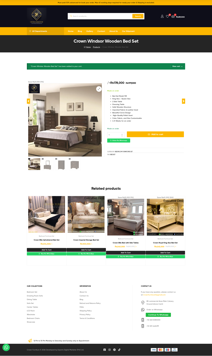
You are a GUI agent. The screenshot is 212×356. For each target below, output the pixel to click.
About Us (113, 31)
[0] (167, 16)
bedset (112, 154)
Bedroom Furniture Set (124, 151)
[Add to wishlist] (40, 216)
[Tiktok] (119, 350)
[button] (99, 89)
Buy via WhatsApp (47, 254)
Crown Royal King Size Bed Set (165, 243)
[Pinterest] (114, 350)
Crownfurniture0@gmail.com (154, 295)
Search (138, 16)
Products (96, 47)
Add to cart (157, 134)
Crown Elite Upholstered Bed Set (46, 240)
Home (70, 31)
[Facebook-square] (104, 350)
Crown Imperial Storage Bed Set (86, 240)
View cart (176, 66)
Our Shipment (128, 31)
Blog (80, 31)
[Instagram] (109, 350)
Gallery (89, 31)
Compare (46, 216)
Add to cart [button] (46, 250)
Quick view (52, 216)
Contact (101, 31)
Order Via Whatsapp (119, 140)
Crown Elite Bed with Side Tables (126, 243)
